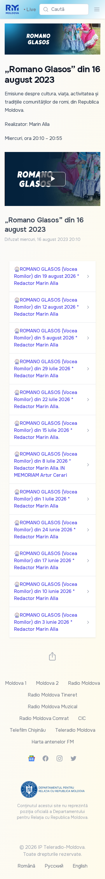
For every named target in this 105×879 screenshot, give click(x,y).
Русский (54, 866)
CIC (82, 718)
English (80, 866)
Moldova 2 (47, 683)
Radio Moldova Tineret (52, 695)
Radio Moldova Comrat (44, 718)
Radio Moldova (84, 683)
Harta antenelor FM (53, 742)
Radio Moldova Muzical (52, 707)
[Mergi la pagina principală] (12, 9)
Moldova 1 (16, 683)
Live (30, 9)
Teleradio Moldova (75, 730)
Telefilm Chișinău (28, 730)
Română (26, 866)
